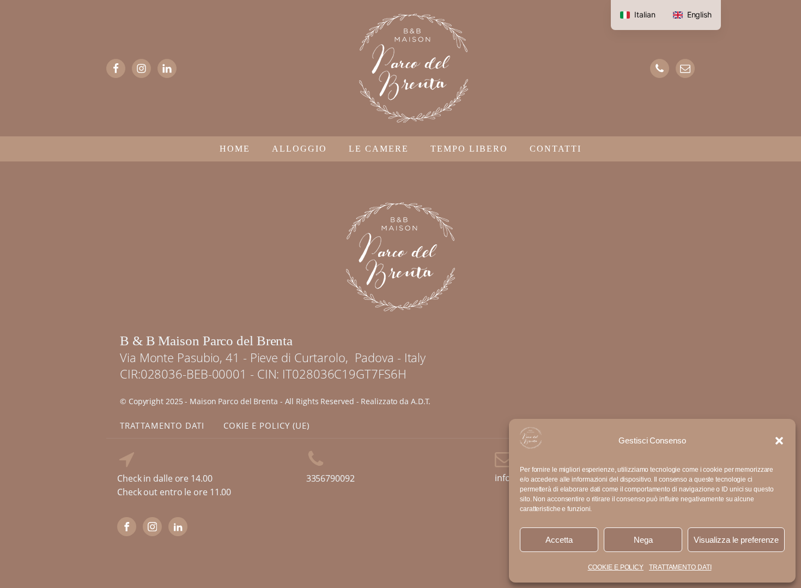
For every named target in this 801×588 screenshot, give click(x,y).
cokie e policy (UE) (266, 425)
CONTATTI (555, 148)
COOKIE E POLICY (616, 567)
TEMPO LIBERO (469, 148)
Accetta (559, 539)
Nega (643, 539)
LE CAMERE (379, 148)
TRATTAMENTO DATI (680, 567)
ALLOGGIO (299, 148)
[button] (779, 440)
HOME (235, 148)
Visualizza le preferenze (736, 539)
